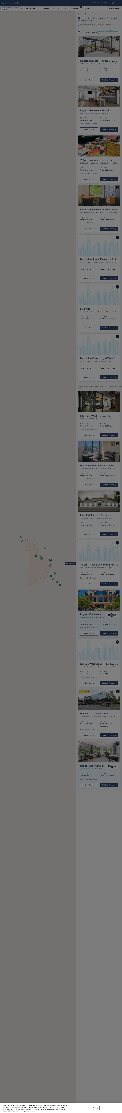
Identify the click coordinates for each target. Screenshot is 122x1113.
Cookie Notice (30, 1111)
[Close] (119, 1108)
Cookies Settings (93, 1108)
